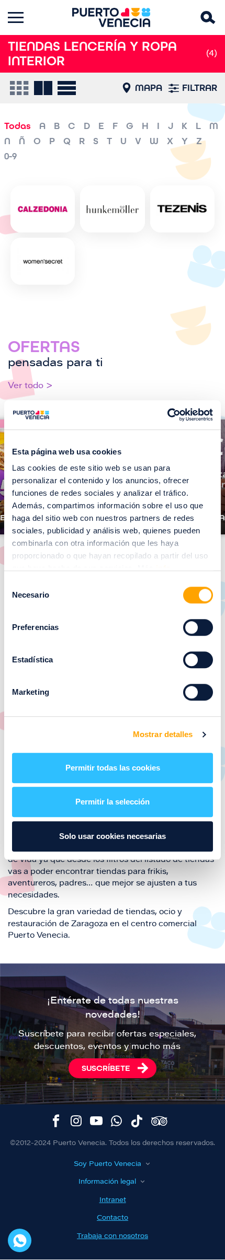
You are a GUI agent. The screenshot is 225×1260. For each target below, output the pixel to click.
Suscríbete (106, 1068)
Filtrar (199, 88)
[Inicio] (111, 17)
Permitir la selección (112, 801)
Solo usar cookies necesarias (112, 836)
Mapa (148, 88)
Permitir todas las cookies (112, 767)
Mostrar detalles (163, 734)
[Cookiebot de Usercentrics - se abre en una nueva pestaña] (167, 415)
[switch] (198, 627)
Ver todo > (30, 386)
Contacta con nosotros (19, 1240)
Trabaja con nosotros (112, 1236)
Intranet (112, 1200)
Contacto (112, 1218)
